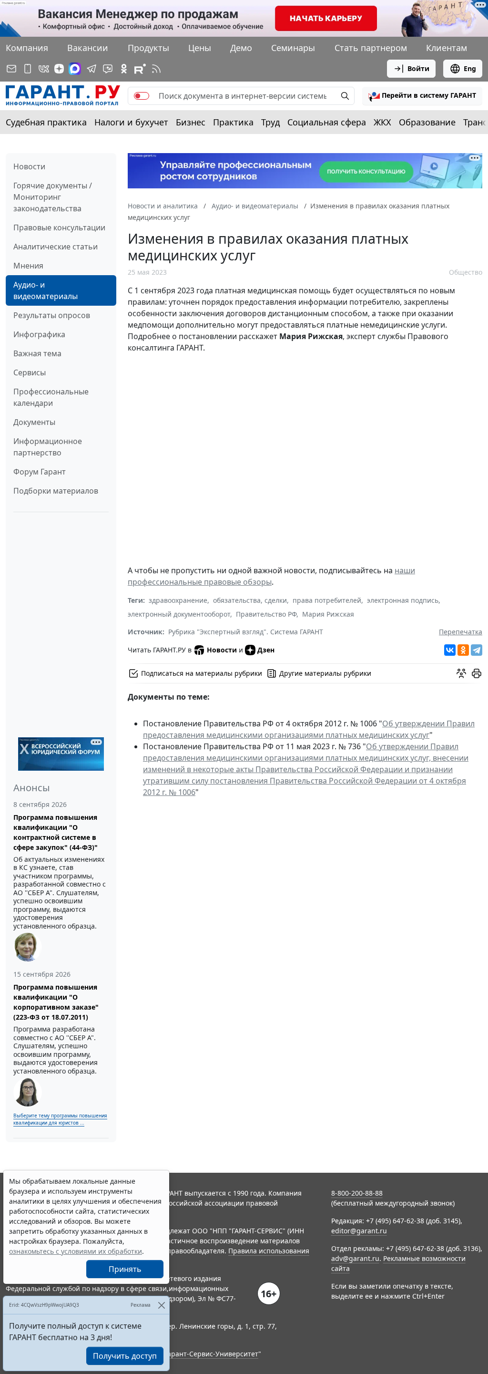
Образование (427, 122)
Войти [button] (418, 68)
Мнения (28, 265)
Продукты (148, 47)
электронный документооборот (179, 614)
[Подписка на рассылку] (11, 68)
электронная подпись (402, 600)
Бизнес (190, 122)
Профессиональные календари (51, 397)
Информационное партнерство (47, 447)
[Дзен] (59, 68)
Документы (34, 422)
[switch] (141, 96)
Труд (270, 122)
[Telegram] (476, 650)
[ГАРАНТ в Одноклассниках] (124, 68)
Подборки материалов (55, 491)
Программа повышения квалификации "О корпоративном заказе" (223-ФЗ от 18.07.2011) (56, 1002)
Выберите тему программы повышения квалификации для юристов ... (60, 1119)
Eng (470, 68)
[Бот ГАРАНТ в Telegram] (107, 68)
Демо (241, 47)
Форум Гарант (39, 471)
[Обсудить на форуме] (461, 673)
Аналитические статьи (55, 246)
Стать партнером (371, 47)
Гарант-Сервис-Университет (211, 1353)
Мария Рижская (328, 614)
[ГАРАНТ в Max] (75, 68)
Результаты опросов (51, 315)
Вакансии (87, 47)
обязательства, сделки (250, 600)
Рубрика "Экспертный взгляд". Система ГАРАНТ (245, 631)
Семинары (293, 47)
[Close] (161, 1305)
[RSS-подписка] (156, 68)
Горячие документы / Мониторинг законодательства (52, 197)
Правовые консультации (59, 227)
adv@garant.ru (355, 1258)
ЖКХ (382, 122)
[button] (422, 96)
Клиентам (446, 47)
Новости (29, 166)
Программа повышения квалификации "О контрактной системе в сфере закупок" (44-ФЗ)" (55, 832)
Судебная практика (46, 122)
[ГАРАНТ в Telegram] (91, 68)
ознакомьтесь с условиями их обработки (75, 1251)
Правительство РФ (266, 614)
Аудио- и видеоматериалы (45, 290)
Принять (125, 1269)
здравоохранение (178, 600)
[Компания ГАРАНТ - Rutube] (140, 68)
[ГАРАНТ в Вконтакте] (44, 68)
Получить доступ (125, 1356)
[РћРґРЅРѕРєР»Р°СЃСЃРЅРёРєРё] (463, 650)
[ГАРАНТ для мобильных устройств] (27, 68)
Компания (27, 47)
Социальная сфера (326, 122)
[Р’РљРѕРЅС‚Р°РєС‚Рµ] (450, 650)
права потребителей (327, 600)
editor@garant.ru (359, 1230)
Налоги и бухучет (131, 122)
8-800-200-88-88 (357, 1193)
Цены (199, 47)
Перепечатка (460, 631)
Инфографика (39, 334)
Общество (465, 272)
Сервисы (29, 372)
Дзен (265, 649)
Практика (233, 122)
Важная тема (37, 353)
